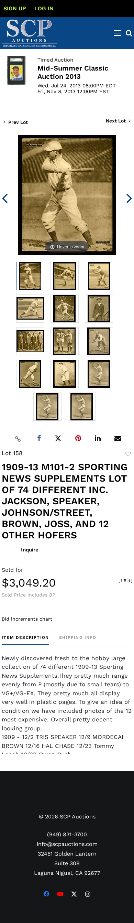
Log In (44, 8)
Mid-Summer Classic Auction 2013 (72, 72)
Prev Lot (17, 122)
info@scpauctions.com (67, 844)
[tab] (25, 640)
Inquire (29, 550)
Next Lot (116, 121)
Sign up (14, 8)
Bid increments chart (27, 619)
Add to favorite (128, 454)
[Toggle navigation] (117, 33)
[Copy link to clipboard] (18, 438)
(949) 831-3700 (67, 834)
